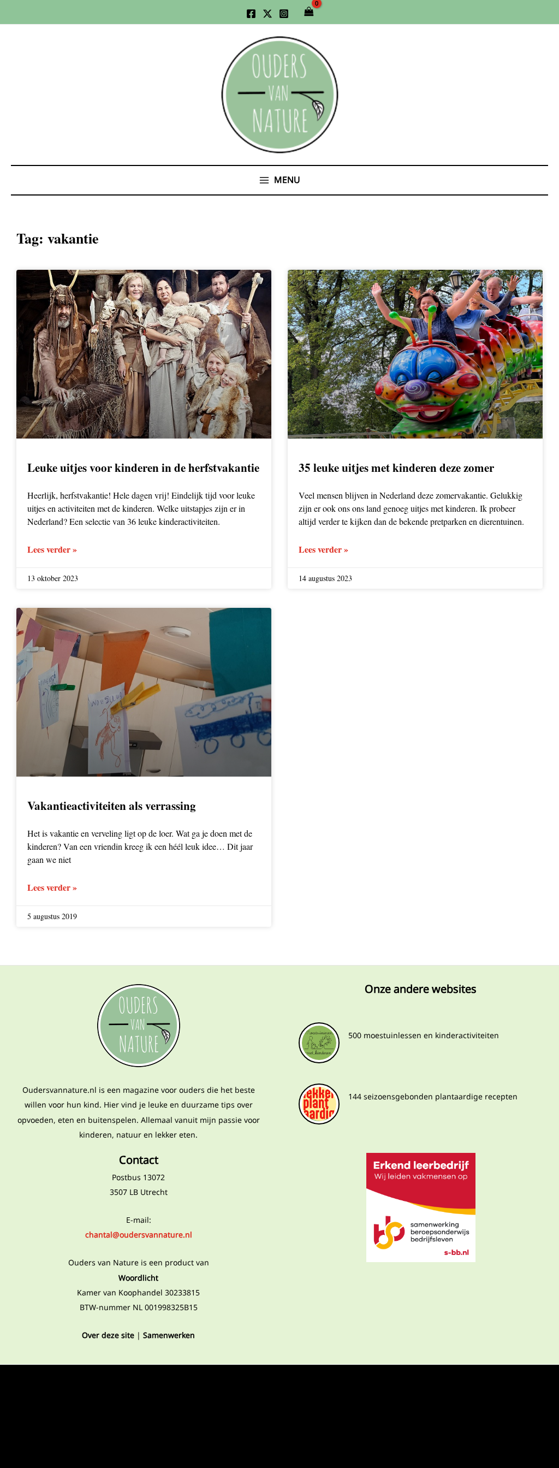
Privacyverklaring (138, 1383)
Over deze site (108, 1335)
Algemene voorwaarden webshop (138, 1418)
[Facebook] (251, 14)
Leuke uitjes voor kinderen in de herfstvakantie (143, 467)
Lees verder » (52, 549)
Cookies (138, 1436)
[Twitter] (267, 14)
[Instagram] (284, 14)
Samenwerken (169, 1335)
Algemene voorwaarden (138, 1400)
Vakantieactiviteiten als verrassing (111, 805)
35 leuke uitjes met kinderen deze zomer (396, 467)
